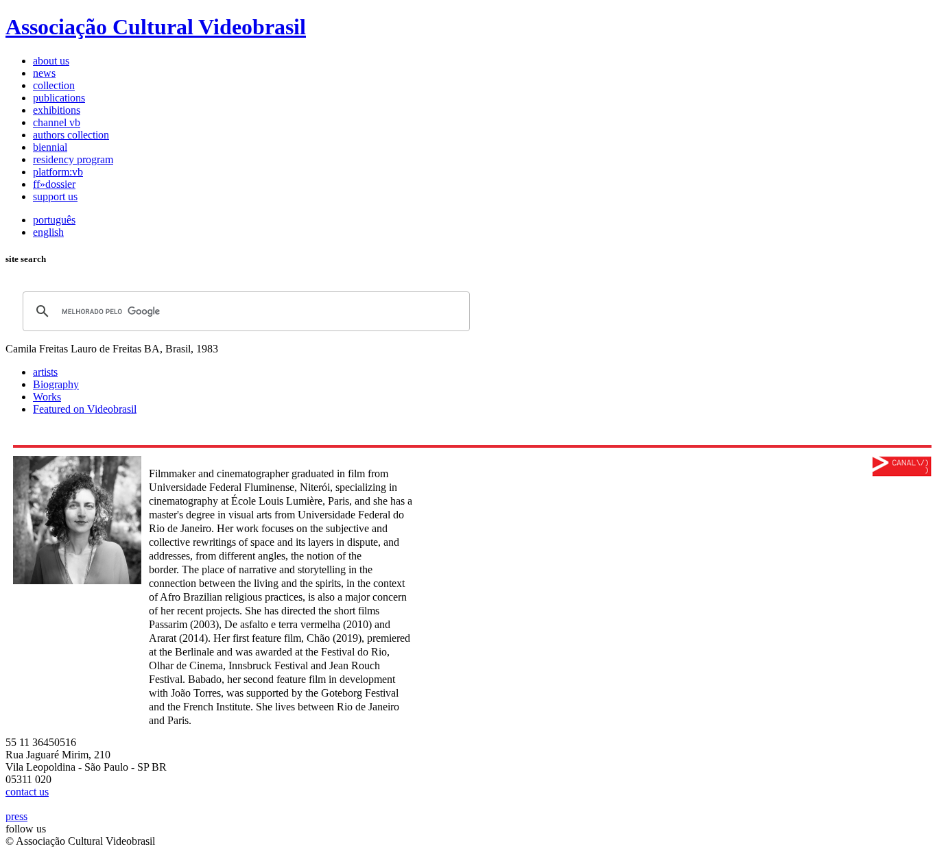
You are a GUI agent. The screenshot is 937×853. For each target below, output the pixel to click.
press (16, 816)
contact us (27, 791)
